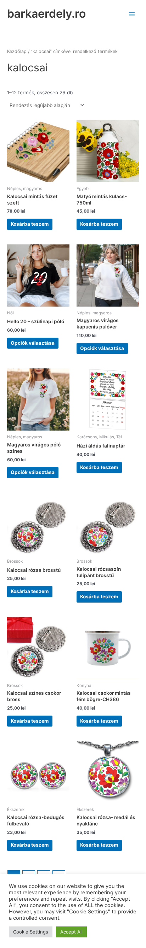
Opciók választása (33, 343)
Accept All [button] (71, 932)
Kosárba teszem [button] (30, 224)
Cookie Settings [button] (30, 932)
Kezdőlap (17, 51)
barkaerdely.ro (46, 13)
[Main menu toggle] (132, 14)
